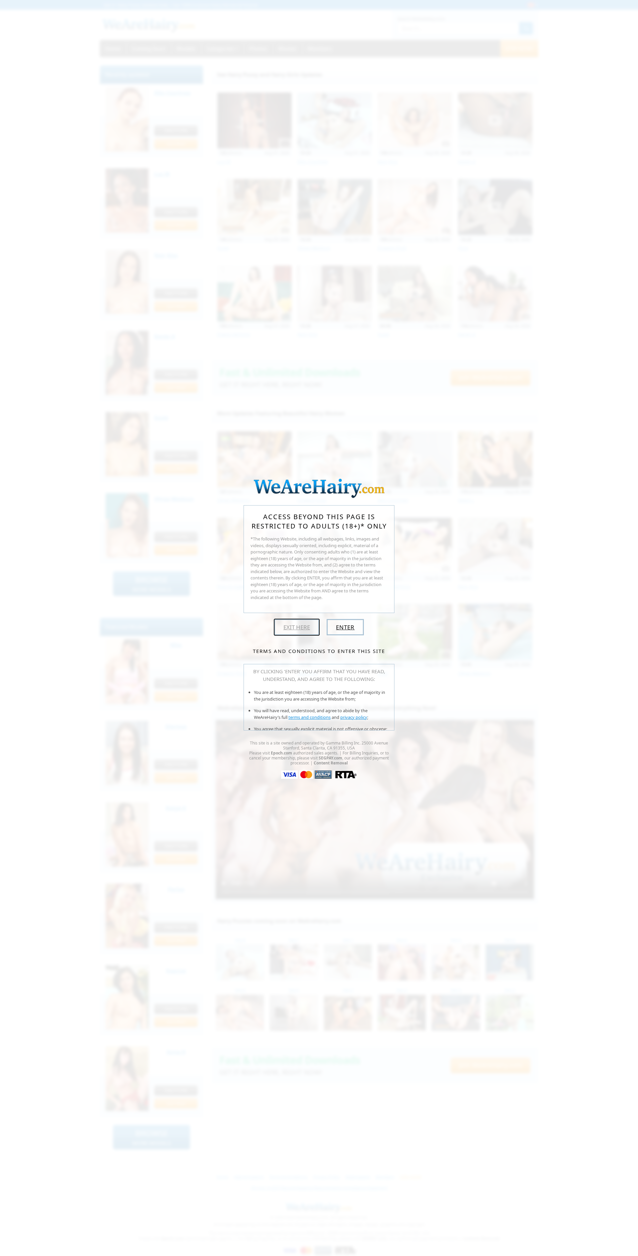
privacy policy (353, 717)
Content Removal (331, 762)
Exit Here (296, 627)
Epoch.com (281, 752)
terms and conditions (309, 717)
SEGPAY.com (330, 757)
